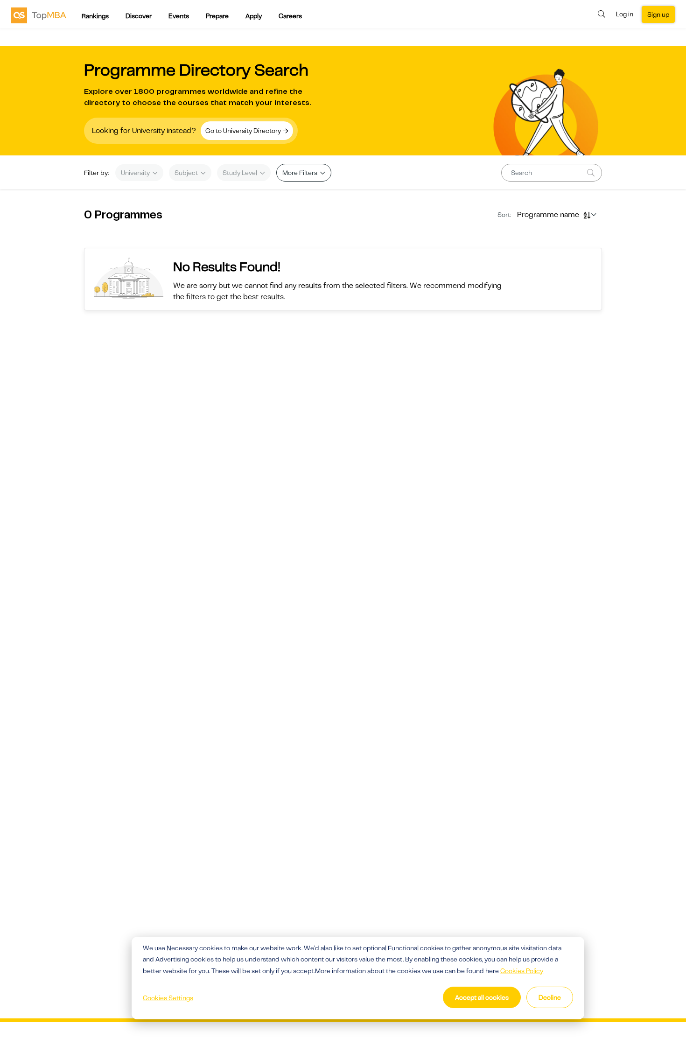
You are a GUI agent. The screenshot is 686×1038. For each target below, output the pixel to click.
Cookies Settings (168, 998)
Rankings (95, 16)
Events (178, 16)
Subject (187, 172)
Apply (253, 16)
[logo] (38, 15)
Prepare (217, 16)
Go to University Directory (243, 130)
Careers (290, 16)
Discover (139, 16)
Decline (550, 997)
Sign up (658, 14)
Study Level (241, 172)
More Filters (300, 172)
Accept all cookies (482, 997)
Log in (624, 14)
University (136, 172)
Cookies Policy (521, 971)
